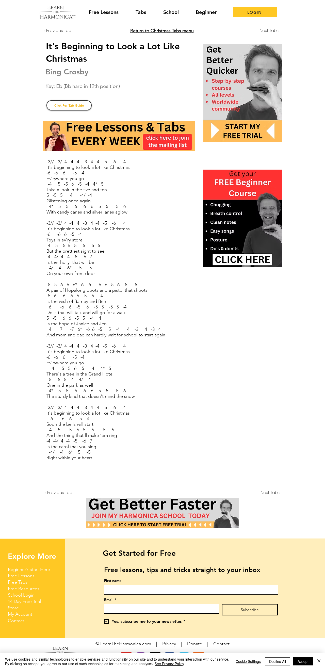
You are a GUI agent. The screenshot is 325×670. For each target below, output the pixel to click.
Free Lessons (21, 576)
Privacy (169, 644)
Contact (16, 621)
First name (112, 581)
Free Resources (23, 589)
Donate (194, 644)
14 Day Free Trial (24, 601)
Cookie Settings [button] (248, 661)
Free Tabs (17, 582)
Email (110, 600)
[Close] (319, 661)
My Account (20, 614)
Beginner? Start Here (29, 569)
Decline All (277, 661)
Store (13, 608)
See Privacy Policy (169, 663)
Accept (303, 661)
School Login (21, 595)
